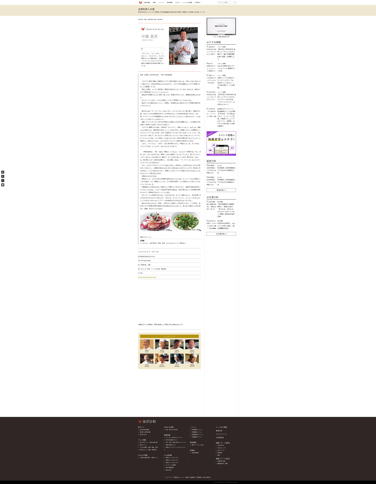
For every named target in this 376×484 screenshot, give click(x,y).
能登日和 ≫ (221, 190)
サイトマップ (168, 477)
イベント (161, 2)
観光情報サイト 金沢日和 (140, 2)
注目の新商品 (195, 452)
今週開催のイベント (197, 432)
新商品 (192, 450)
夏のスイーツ (143, 445)
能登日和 (219, 431)
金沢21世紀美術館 (144, 429)
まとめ (177, 2)
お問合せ (197, 2)
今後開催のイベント (197, 437)
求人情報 (226, 209)
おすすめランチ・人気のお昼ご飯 (148, 442)
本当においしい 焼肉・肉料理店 (148, 449)
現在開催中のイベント (197, 434)
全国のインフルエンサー (172, 460)
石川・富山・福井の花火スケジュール (176, 442)
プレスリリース (221, 434)
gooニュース (221, 450)
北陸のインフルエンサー (172, 457)
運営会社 (176, 477)
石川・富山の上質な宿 (171, 429)
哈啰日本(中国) (221, 461)
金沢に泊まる (143, 434)
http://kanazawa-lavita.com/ (147, 277)
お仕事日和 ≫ (221, 233)
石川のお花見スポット (171, 440)
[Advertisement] (169, 393)
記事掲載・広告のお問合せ (204, 477)
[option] (221, 132)
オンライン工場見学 (171, 465)
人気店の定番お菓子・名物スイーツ (149, 457)
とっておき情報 (187, 2)
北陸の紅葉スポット (171, 445)
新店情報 (169, 2)
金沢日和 (140, 19)
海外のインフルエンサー (172, 462)
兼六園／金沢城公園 (145, 432)
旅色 (219, 455)
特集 (154, 2)
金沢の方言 (169, 470)
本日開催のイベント (197, 429)
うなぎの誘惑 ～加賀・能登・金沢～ (149, 447)
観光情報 (147, 2)
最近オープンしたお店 (197, 445)
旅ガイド (141, 427)
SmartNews (221, 445)
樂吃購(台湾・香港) (223, 463)
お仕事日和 (220, 437)
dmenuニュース (222, 447)
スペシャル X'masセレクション (174, 437)
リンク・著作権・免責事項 (188, 477)
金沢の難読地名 (170, 467)
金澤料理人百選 (152, 19)
